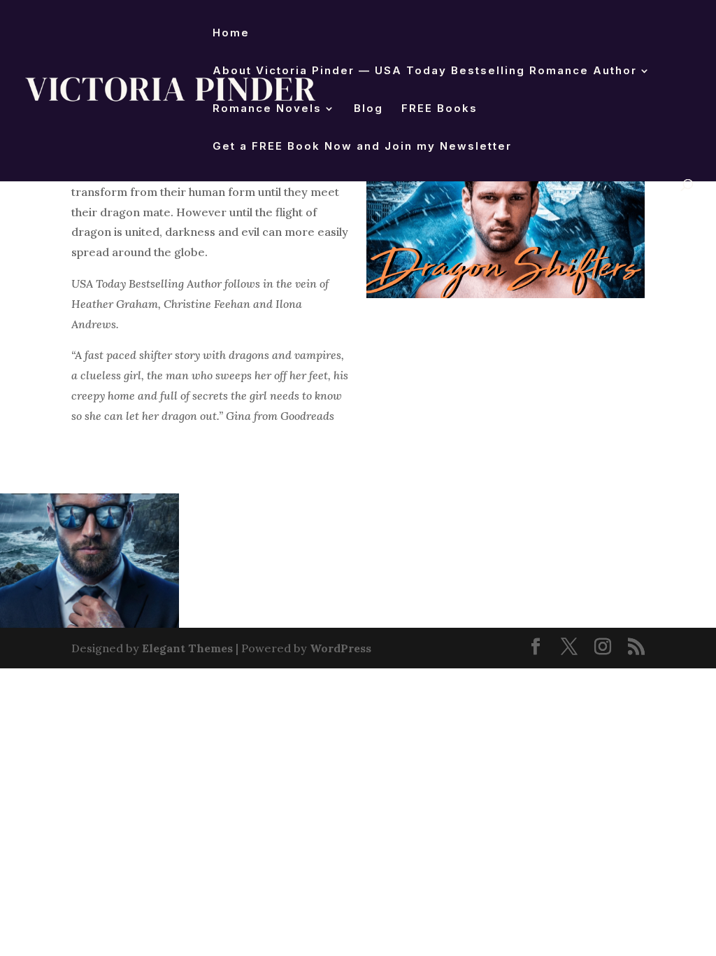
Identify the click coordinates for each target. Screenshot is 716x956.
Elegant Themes (187, 648)
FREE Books (439, 109)
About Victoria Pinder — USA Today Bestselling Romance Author (425, 71)
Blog (368, 109)
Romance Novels (267, 109)
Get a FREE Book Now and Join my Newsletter (362, 147)
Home (231, 33)
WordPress (340, 648)
